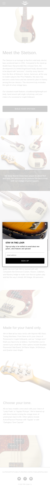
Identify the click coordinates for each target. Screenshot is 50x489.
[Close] (45, 224)
